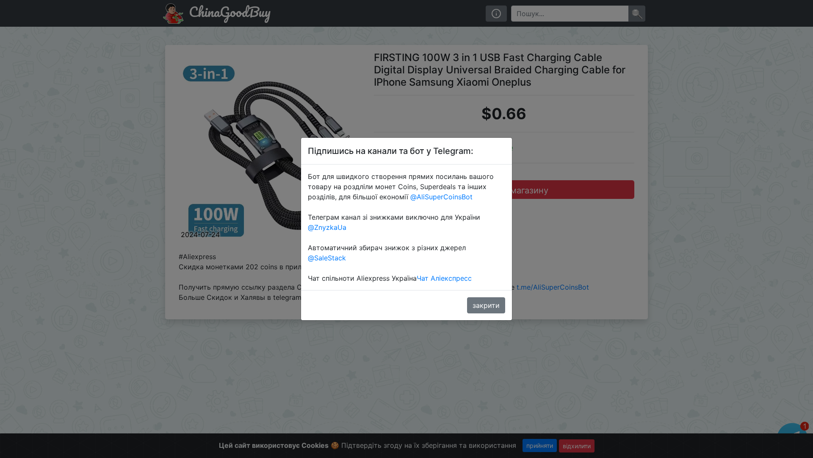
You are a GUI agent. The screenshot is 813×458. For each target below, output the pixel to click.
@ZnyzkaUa (327, 227)
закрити (486, 305)
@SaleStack (327, 258)
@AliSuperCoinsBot (441, 197)
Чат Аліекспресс (444, 278)
